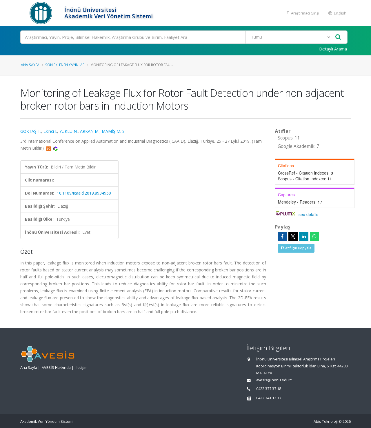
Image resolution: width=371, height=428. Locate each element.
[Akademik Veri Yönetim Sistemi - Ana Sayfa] (41, 13)
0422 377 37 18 (268, 388)
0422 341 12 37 (268, 398)
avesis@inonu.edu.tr (274, 380)
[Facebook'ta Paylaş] (282, 236)
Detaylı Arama (333, 49)
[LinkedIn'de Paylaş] (303, 236)
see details (308, 214)
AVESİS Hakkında (56, 367)
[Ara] (338, 37)
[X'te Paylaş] (293, 236)
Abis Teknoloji (326, 421)
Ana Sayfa (30, 64)
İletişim (81, 367)
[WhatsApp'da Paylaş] (314, 236)
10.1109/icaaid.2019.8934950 (84, 193)
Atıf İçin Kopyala (297, 248)
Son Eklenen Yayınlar (65, 64)
